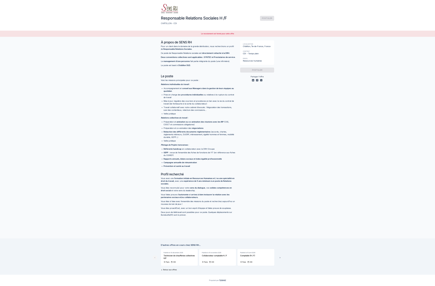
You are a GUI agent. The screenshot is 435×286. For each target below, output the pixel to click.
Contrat (246, 51)
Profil (245, 58)
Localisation (248, 44)
